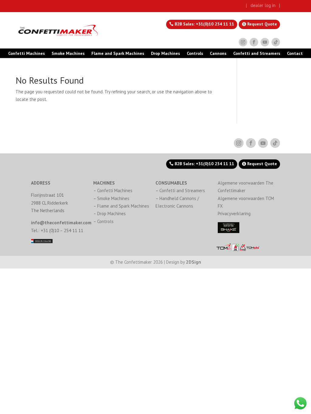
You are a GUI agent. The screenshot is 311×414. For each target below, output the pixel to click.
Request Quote (262, 24)
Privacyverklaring (234, 213)
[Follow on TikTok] (276, 42)
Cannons (218, 53)
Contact (295, 53)
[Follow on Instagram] (243, 42)
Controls (195, 53)
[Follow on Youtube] (265, 42)
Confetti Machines (26, 53)
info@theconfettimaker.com (61, 222)
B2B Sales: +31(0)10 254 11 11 (204, 24)
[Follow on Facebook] (254, 42)
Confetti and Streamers (256, 53)
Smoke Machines (68, 53)
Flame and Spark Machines (117, 53)
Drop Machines (165, 53)
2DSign (193, 262)
